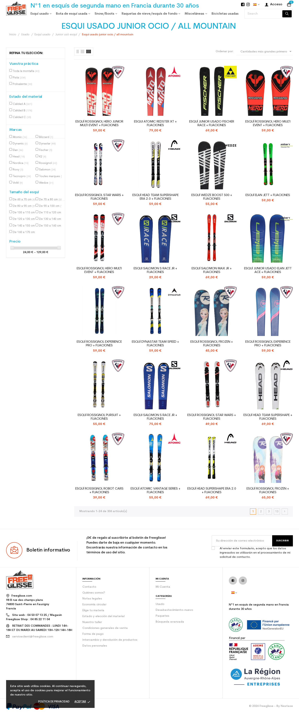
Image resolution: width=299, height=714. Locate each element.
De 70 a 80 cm (51, 199)
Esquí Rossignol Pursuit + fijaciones (99, 417)
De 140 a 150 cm (25, 225)
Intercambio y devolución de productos (109, 639)
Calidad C (22, 117)
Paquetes (162, 616)
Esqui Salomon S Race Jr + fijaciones (155, 270)
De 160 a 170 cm (25, 232)
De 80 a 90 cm (25, 206)
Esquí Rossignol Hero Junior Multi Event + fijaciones (99, 123)
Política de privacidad (54, 701)
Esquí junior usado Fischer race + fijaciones (211, 123)
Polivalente (22, 84)
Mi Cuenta (163, 586)
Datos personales (94, 645)
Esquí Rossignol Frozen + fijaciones (211, 343)
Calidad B (22, 110)
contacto (89, 586)
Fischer (45, 150)
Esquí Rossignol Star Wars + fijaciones (99, 197)
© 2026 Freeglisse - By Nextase (271, 706)
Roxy (18, 169)
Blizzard (46, 137)
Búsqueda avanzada (170, 621)
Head (19, 156)
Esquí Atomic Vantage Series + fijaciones (155, 490)
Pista (19, 77)
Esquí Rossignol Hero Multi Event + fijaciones (267, 123)
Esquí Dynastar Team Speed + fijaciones (155, 343)
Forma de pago (93, 634)
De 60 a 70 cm (25, 199)
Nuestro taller (92, 622)
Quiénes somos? (93, 592)
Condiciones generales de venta (105, 628)
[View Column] (82, 51)
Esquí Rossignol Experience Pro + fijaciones (99, 343)
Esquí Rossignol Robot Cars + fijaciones (99, 490)
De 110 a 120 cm (51, 212)
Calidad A (22, 104)
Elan (18, 150)
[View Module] (88, 51)
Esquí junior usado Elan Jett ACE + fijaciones (268, 270)
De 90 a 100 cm (51, 206)
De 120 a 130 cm (25, 219)
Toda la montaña (26, 71)
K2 (42, 156)
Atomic (20, 137)
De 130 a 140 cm (51, 219)
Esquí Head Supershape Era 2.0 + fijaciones (211, 490)
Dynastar (47, 143)
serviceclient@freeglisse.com (32, 636)
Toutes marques (51, 176)
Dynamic (20, 143)
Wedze (46, 182)
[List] (77, 51)
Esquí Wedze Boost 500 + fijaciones (211, 197)
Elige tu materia (93, 610)
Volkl (18, 182)
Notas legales (92, 598)
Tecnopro (22, 176)
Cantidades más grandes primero (266, 51)
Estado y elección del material (103, 616)
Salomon (47, 169)
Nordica (20, 163)
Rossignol (48, 163)
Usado (160, 604)
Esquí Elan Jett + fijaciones (268, 195)
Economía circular (94, 604)
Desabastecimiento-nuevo (174, 610)
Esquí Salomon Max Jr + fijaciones (212, 270)
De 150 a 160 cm (51, 225)
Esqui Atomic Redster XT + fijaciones (155, 123)
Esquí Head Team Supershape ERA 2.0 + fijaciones (155, 197)
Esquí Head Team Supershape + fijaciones (267, 417)
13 (276, 511)
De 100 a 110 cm (25, 212)
